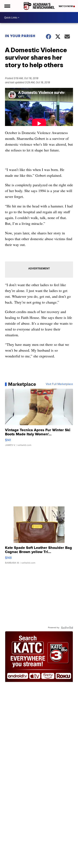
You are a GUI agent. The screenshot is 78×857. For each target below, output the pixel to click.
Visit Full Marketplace (59, 384)
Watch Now (66, 6)
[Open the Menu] (7, 6)
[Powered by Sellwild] (67, 627)
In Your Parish (20, 36)
